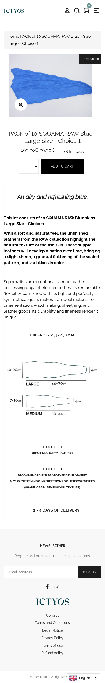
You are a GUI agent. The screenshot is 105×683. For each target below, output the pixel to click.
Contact (52, 615)
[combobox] (83, 678)
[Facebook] (47, 587)
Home (13, 36)
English (84, 678)
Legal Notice (52, 630)
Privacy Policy (52, 638)
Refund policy (53, 653)
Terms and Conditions (52, 623)
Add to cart (62, 166)
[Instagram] (57, 587)
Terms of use (52, 645)
